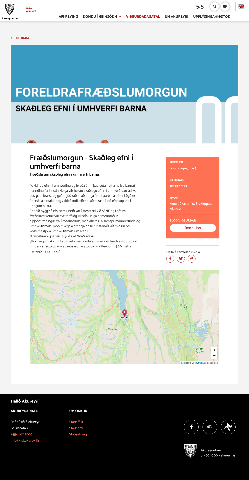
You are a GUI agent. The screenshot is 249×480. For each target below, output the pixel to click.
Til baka (22, 38)
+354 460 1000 (21, 434)
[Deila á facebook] (170, 259)
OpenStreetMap (199, 362)
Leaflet (184, 362)
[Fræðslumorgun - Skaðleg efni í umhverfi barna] (124, 313)
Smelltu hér (192, 228)
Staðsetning (78, 434)
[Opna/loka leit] (214, 6)
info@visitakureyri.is (25, 441)
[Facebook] (191, 427)
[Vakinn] (228, 427)
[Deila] (192, 259)
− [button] (214, 355)
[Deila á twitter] (181, 259)
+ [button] (214, 349)
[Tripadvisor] (210, 427)
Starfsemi (76, 428)
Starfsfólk (76, 422)
